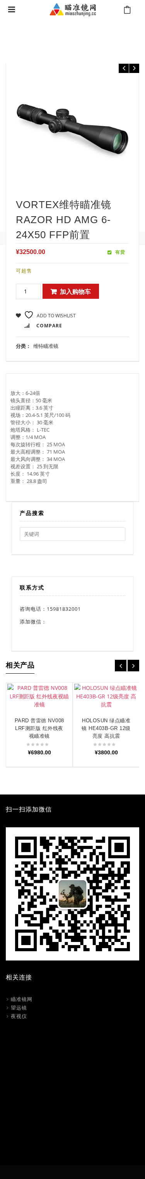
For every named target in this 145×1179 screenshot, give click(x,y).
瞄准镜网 (21, 999)
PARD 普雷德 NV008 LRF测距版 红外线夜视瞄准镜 (39, 728)
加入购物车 (75, 291)
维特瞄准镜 (71, 38)
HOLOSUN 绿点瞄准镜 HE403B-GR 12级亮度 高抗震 (106, 728)
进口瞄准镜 (40, 38)
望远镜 (19, 1007)
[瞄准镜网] (72, 8)
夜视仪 (19, 1016)
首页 (18, 38)
